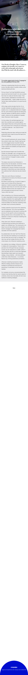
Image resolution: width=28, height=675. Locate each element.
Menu (23, 3)
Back (14, 288)
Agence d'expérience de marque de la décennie (14, 669)
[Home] (14, 3)
